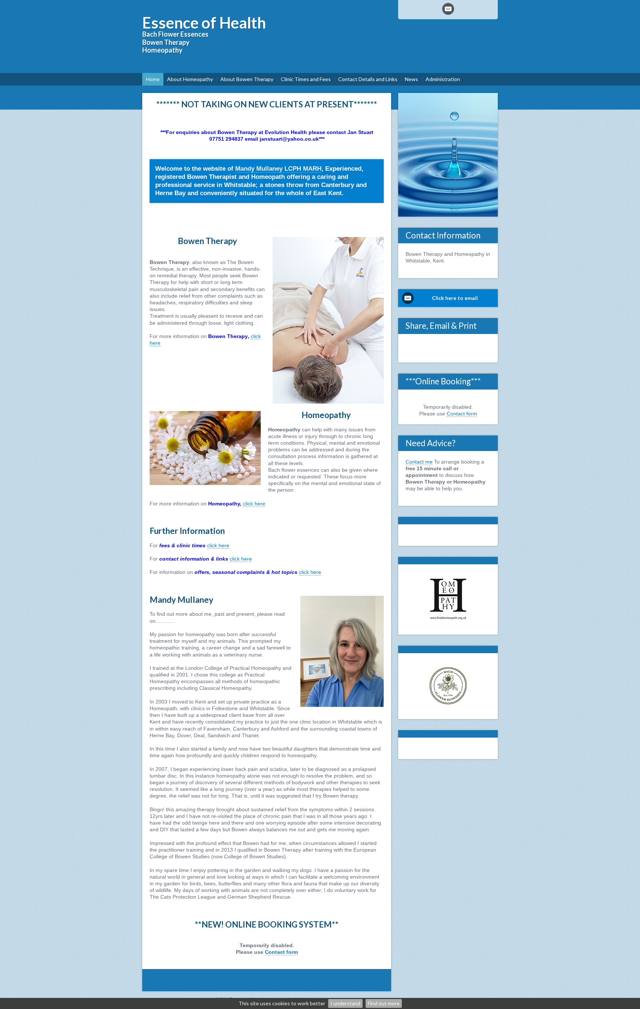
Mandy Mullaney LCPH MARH (278, 168)
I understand (345, 1003)
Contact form (281, 952)
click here (254, 504)
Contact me (419, 462)
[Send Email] (448, 9)
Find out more (384, 1003)
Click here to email (455, 298)
